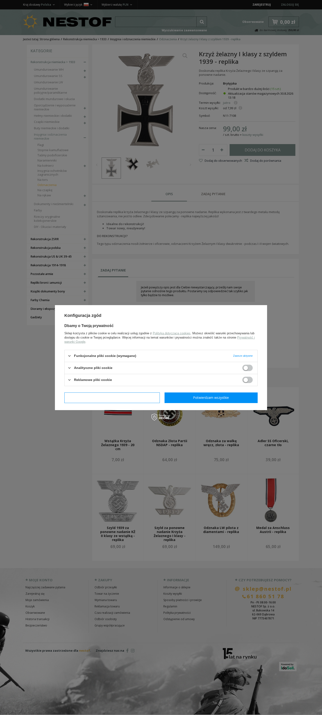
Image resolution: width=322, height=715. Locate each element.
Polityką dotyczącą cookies (171, 333)
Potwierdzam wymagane (112, 397)
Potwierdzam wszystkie (211, 397)
